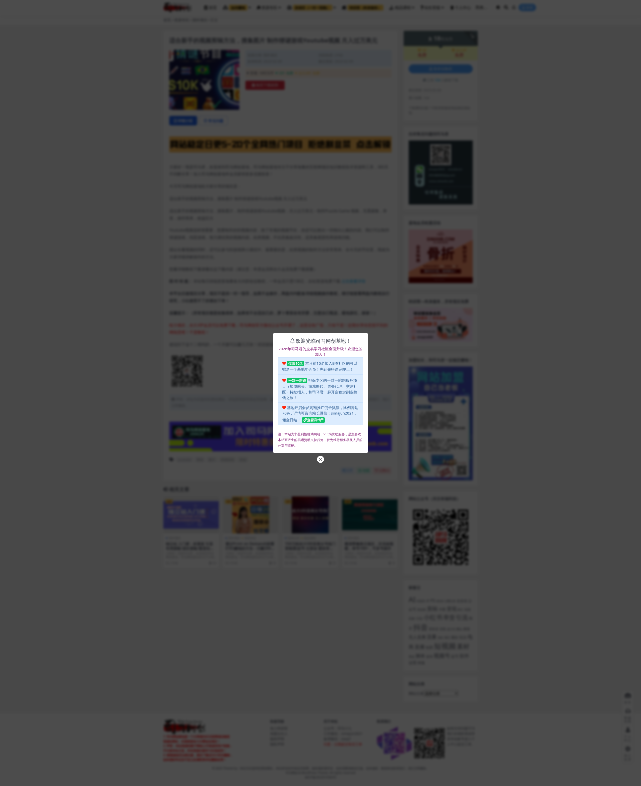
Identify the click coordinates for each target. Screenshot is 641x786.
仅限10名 (295, 363)
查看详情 (314, 420)
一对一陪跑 (297, 380)
